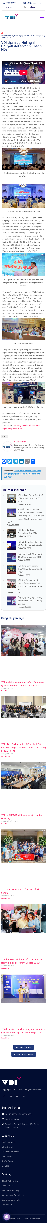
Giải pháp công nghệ (11, 1200)
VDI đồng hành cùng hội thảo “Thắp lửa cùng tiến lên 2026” (30, 569)
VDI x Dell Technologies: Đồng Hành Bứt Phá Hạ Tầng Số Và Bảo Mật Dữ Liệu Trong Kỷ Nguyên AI (23, 747)
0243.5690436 (12, 3)
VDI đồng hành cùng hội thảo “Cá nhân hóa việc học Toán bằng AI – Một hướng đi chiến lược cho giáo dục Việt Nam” (25, 515)
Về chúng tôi (7, 1147)
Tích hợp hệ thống (10, 1181)
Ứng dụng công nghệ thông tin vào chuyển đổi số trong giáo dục (30, 600)
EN (7, 7)
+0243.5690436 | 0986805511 (19, 1114)
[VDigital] (11, 16)
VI (11, 7)
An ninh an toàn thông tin (13, 1195)
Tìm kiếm (31, 7)
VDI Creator (20, 441)
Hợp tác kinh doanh (11, 1151)
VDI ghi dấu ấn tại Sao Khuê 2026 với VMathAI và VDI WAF (30, 498)
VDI (20, 1089)
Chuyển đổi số (8, 1186)
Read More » (5, 691)
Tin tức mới (6, 37)
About (4, 436)
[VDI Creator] (7, 446)
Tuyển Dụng (7, 1161)
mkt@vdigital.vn (34, 3)
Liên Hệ (5, 1166)
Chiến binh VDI (7, 36)
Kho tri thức (7, 1156)
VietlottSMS (7, 1204)
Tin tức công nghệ (37, 36)
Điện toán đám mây (10, 1190)
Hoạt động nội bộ (21, 36)
